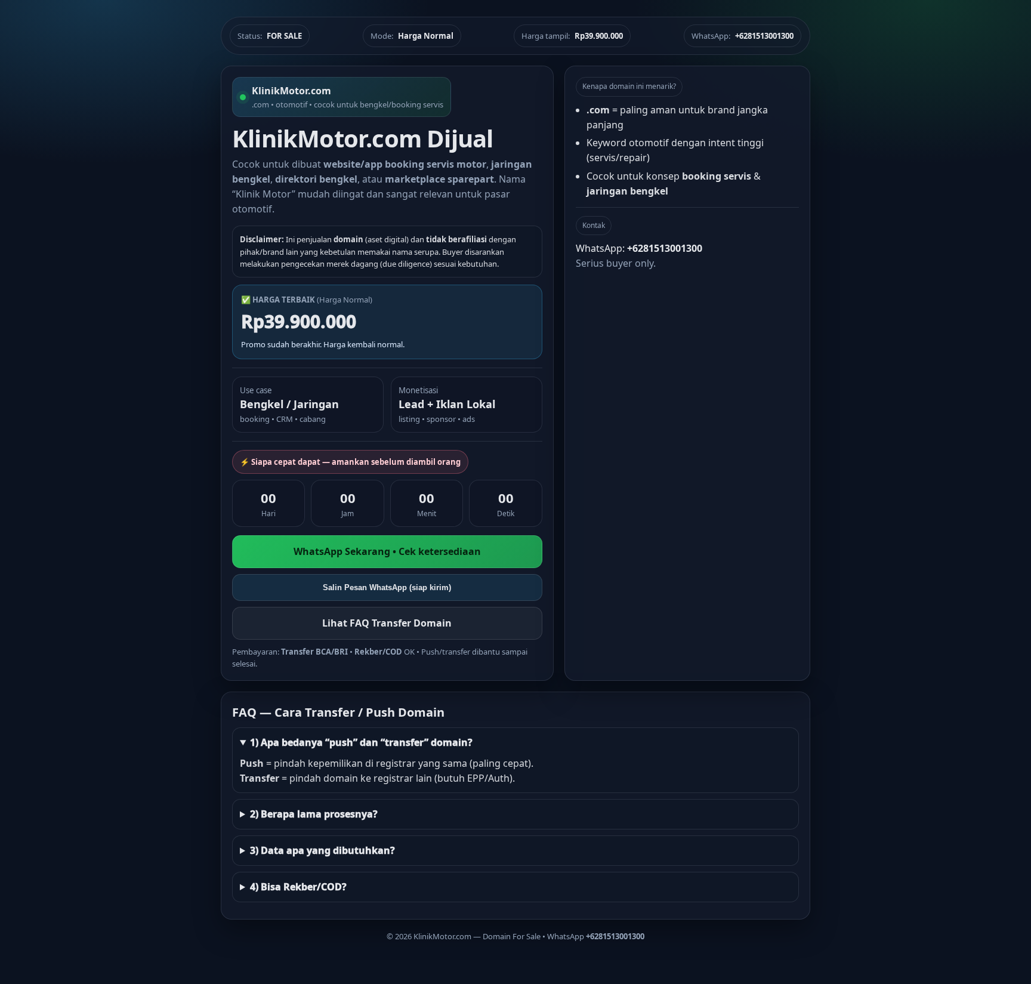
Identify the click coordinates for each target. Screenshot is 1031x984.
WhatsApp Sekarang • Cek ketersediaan (387, 551)
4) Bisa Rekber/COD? (298, 886)
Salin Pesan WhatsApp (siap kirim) (387, 587)
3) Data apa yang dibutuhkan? (322, 850)
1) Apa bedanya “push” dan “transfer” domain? (361, 742)
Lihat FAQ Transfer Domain (387, 623)
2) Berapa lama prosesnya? (314, 813)
